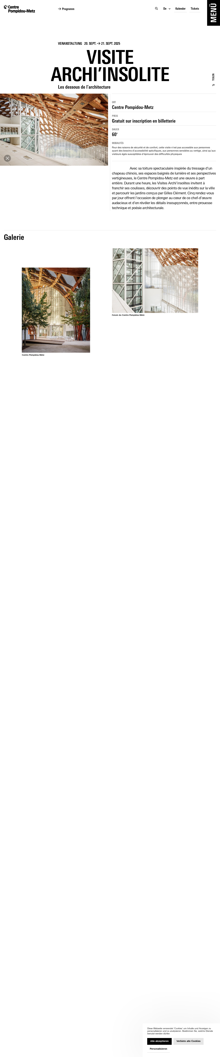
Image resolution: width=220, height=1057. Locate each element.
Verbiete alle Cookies (189, 1041)
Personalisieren (158, 1049)
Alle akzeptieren (159, 1041)
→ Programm (66, 9)
